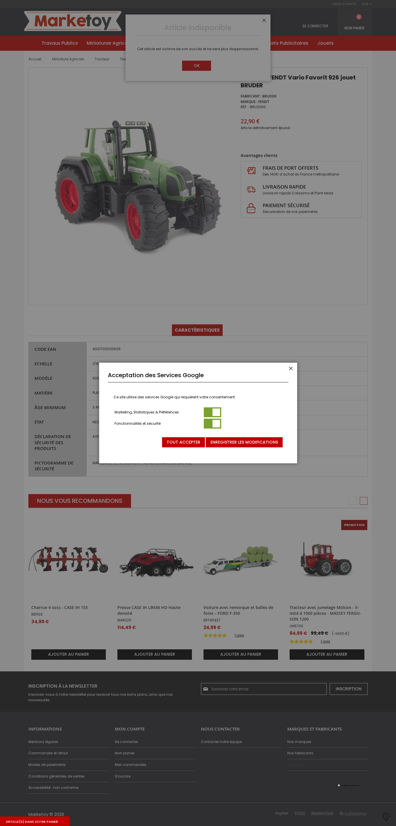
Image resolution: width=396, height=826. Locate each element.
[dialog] (198, 413)
